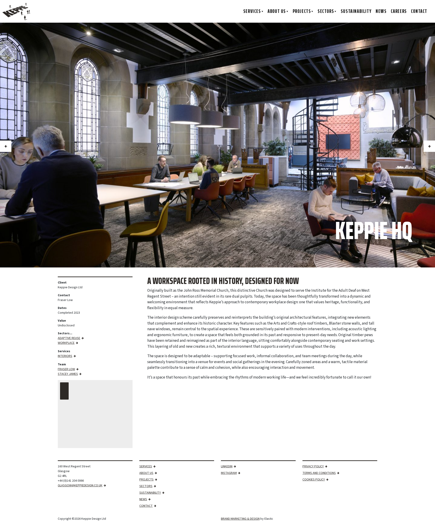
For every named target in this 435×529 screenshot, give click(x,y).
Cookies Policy (313, 479)
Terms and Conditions (319, 473)
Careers (399, 11)
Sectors (326, 11)
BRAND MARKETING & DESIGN (240, 519)
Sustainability (356, 11)
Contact (419, 11)
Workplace (66, 343)
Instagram (229, 473)
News (381, 11)
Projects (302, 11)
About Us (277, 11)
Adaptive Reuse (69, 338)
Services (252, 11)
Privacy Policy (313, 466)
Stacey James (68, 374)
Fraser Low (66, 369)
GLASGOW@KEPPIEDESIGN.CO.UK (80, 485)
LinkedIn (226, 466)
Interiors (65, 356)
